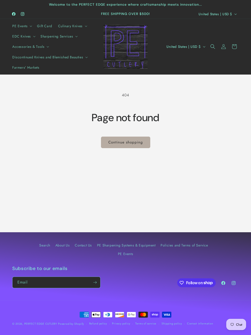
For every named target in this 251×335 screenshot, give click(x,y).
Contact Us (83, 245)
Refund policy (98, 323)
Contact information (200, 323)
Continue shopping (125, 142)
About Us (62, 245)
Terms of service (145, 323)
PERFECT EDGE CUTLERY (40, 324)
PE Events (125, 253)
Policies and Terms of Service (184, 245)
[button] (21, 26)
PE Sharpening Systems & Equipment (126, 245)
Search (44, 245)
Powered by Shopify (71, 324)
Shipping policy (172, 323)
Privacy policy (121, 323)
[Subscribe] (94, 282)
